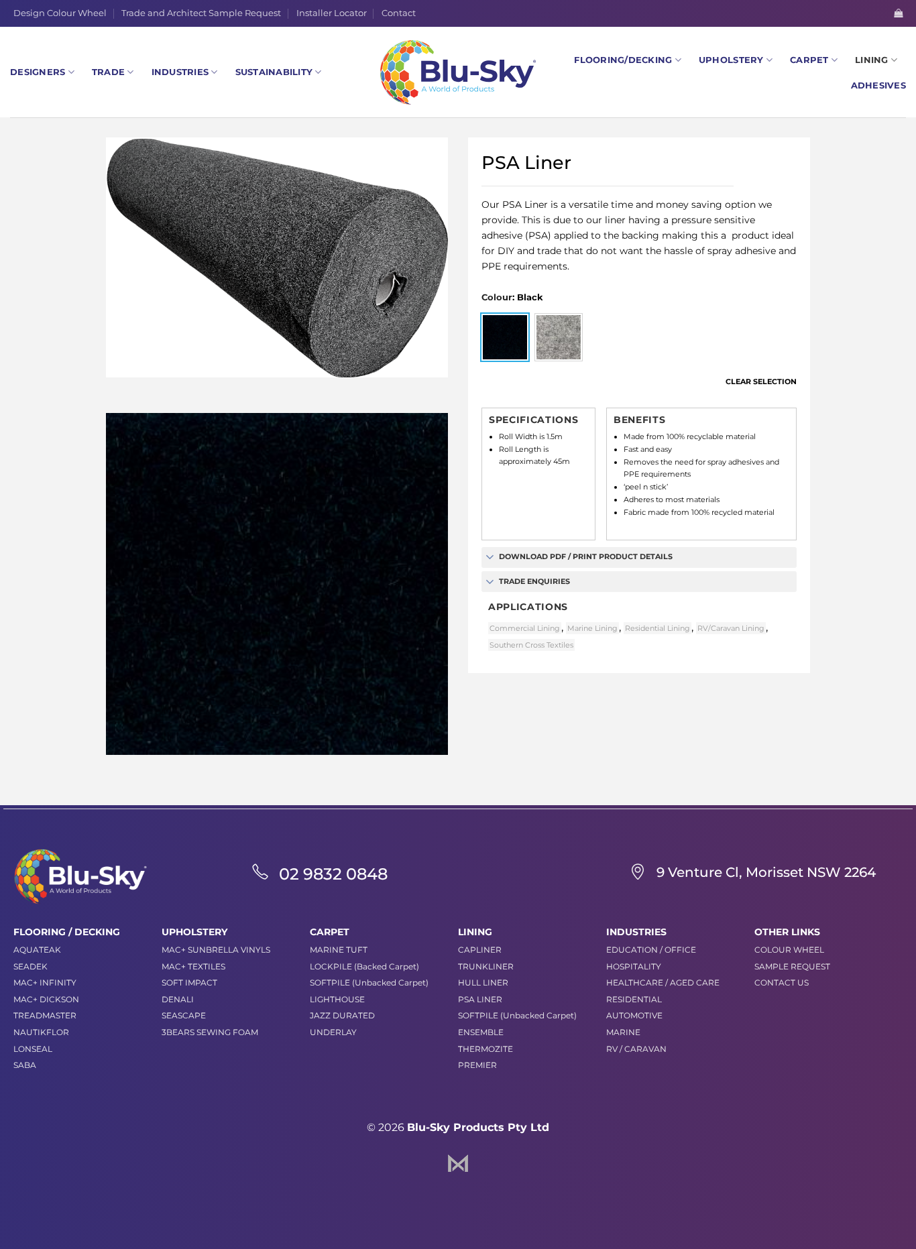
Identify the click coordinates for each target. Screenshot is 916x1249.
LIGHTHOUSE (337, 999)
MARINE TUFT (338, 950)
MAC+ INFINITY (44, 982)
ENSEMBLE (481, 1032)
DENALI (178, 999)
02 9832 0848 (333, 874)
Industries (180, 72)
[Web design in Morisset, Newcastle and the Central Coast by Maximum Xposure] (458, 1162)
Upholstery (731, 60)
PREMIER (477, 1065)
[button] (898, 13)
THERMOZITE (485, 1049)
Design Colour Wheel (60, 13)
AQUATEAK (37, 950)
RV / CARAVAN (636, 1049)
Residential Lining (657, 628)
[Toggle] (489, 558)
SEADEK (30, 966)
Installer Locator (331, 13)
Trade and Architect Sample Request (201, 13)
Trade (108, 72)
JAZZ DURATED (342, 1015)
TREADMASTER (44, 1015)
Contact (399, 13)
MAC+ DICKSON (46, 999)
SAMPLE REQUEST (792, 966)
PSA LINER (480, 999)
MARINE (623, 1032)
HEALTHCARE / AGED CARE (663, 982)
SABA (24, 1065)
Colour (496, 297)
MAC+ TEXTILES (193, 966)
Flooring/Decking (623, 60)
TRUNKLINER (486, 966)
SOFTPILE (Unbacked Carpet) (369, 982)
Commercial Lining (525, 628)
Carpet (809, 60)
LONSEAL (32, 1049)
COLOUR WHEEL (789, 950)
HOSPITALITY (633, 966)
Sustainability (274, 72)
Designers (37, 72)
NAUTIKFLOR (41, 1032)
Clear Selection (761, 381)
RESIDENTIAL (634, 999)
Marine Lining (592, 628)
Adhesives (878, 85)
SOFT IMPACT (189, 982)
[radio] (504, 337)
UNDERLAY (333, 1032)
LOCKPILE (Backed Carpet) (364, 966)
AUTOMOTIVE (634, 1015)
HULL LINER (483, 982)
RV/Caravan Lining (730, 628)
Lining (872, 60)
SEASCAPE (184, 1015)
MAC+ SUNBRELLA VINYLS (216, 950)
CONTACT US (781, 982)
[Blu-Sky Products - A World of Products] (458, 72)
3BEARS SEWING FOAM (210, 1032)
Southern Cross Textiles (531, 645)
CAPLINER (480, 950)
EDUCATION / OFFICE (651, 950)
